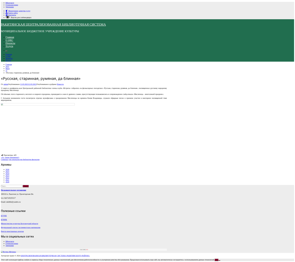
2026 (7, 170)
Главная (10, 37)
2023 (7, 176)
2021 (7, 180)
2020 (7, 182)
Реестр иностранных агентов (12, 231)
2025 (7, 172)
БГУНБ (4, 216)
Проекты (10, 43)
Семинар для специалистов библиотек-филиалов (20, 159)
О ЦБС (9, 40)
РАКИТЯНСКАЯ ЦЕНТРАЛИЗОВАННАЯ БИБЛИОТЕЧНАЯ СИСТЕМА (53, 24)
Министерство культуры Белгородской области (19, 224)
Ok (216, 260)
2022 (7, 178)
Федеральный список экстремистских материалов (20, 227)
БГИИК (4, 220)
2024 (7, 174)
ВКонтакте (10, 3)
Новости (60, 84)
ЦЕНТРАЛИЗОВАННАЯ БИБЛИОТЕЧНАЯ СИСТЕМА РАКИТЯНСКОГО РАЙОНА (55, 256)
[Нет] (219, 260)
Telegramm (10, 7)
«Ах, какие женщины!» (10, 157)
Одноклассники (12, 5)
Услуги (9, 46)
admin (6, 84)
